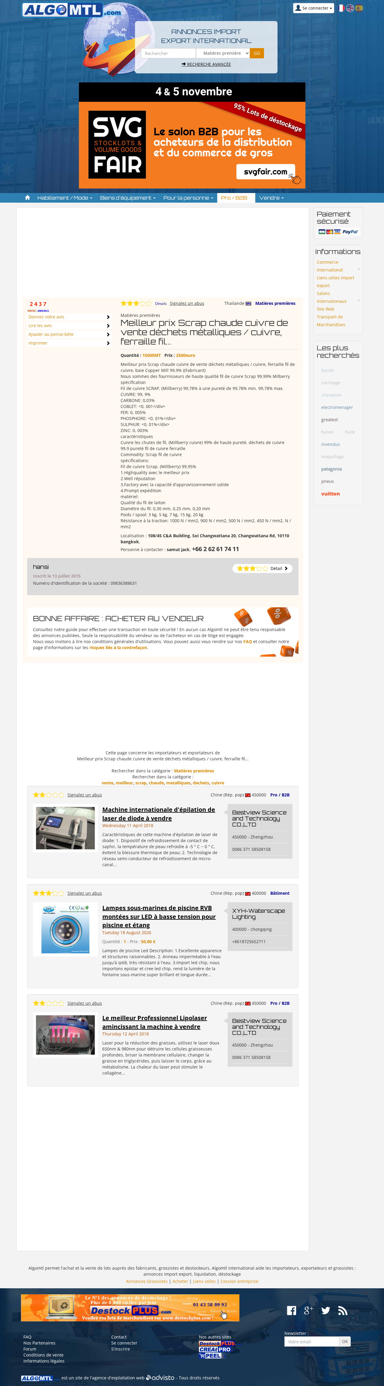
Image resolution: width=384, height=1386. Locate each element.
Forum (29, 1349)
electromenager (337, 407)
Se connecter (124, 1343)
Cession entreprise (239, 1281)
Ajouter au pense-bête (51, 334)
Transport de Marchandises (331, 320)
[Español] (359, 8)
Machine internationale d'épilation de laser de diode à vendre (158, 813)
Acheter (180, 1281)
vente (107, 783)
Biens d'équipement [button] (126, 198)
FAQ (247, 641)
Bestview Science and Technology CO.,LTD (259, 818)
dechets (201, 783)
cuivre (218, 783)
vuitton (330, 493)
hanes (327, 432)
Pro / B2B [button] (234, 198)
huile (350, 432)
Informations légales (43, 1361)
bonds (327, 370)
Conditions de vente (43, 1355)
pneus (327, 481)
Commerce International (330, 266)
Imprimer (37, 343)
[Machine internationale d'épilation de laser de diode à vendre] (65, 827)
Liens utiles (204, 1281)
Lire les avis (40, 325)
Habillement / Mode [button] (63, 198)
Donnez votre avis (46, 317)
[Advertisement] (162, 255)
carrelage (330, 382)
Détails (161, 303)
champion (331, 395)
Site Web (325, 309)
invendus (330, 444)
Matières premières (275, 303)
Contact (119, 1337)
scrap (140, 783)
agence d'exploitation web (118, 1378)
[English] (350, 8)
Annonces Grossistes (147, 1281)
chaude (156, 783)
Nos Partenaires (39, 1343)
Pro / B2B (280, 795)
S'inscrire (120, 1349)
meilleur (124, 783)
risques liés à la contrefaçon (118, 647)
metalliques (178, 783)
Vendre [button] (270, 198)
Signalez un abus (187, 303)
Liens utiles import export (335, 281)
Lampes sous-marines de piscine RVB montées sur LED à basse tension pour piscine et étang (159, 916)
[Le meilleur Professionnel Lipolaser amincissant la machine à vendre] (65, 1034)
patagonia (331, 469)
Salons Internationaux (331, 297)
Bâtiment (280, 893)
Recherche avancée (208, 64)
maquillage (332, 456)
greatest (329, 419)
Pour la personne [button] (187, 198)
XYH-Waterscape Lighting (258, 913)
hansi (41, 566)
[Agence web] (160, 1378)
